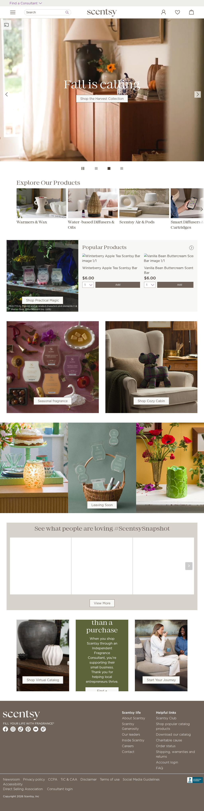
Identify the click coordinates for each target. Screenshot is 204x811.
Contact (128, 752)
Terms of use (110, 779)
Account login (167, 762)
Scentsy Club (166, 718)
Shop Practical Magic (42, 300)
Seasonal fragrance (53, 401)
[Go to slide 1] (96, 168)
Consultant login (60, 789)
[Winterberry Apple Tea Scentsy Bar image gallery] (111, 257)
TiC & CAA (69, 779)
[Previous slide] (6, 94)
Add (117, 284)
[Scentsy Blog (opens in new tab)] (43, 729)
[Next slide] (197, 94)
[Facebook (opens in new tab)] (5, 729)
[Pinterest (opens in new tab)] (28, 729)
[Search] (67, 12)
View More (102, 603)
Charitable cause (169, 740)
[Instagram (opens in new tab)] (13, 729)
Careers (128, 746)
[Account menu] (160, 13)
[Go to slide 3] (121, 168)
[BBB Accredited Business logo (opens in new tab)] (195, 779)
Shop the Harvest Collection (102, 98)
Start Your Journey (161, 680)
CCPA (52, 779)
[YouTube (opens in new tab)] (35, 729)
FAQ (159, 768)
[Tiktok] (20, 729)
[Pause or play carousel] (83, 168)
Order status (166, 746)
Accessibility (13, 784)
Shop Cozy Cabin (151, 401)
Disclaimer (88, 779)
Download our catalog (173, 734)
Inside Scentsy (133, 740)
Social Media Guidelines (141, 779)
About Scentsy (133, 718)
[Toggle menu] (13, 12)
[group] (102, 90)
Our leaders (131, 734)
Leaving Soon (102, 505)
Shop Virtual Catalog (43, 680)
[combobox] (47, 12)
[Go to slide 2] (109, 168)
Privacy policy (34, 779)
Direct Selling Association (23, 789)
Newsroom (11, 779)
